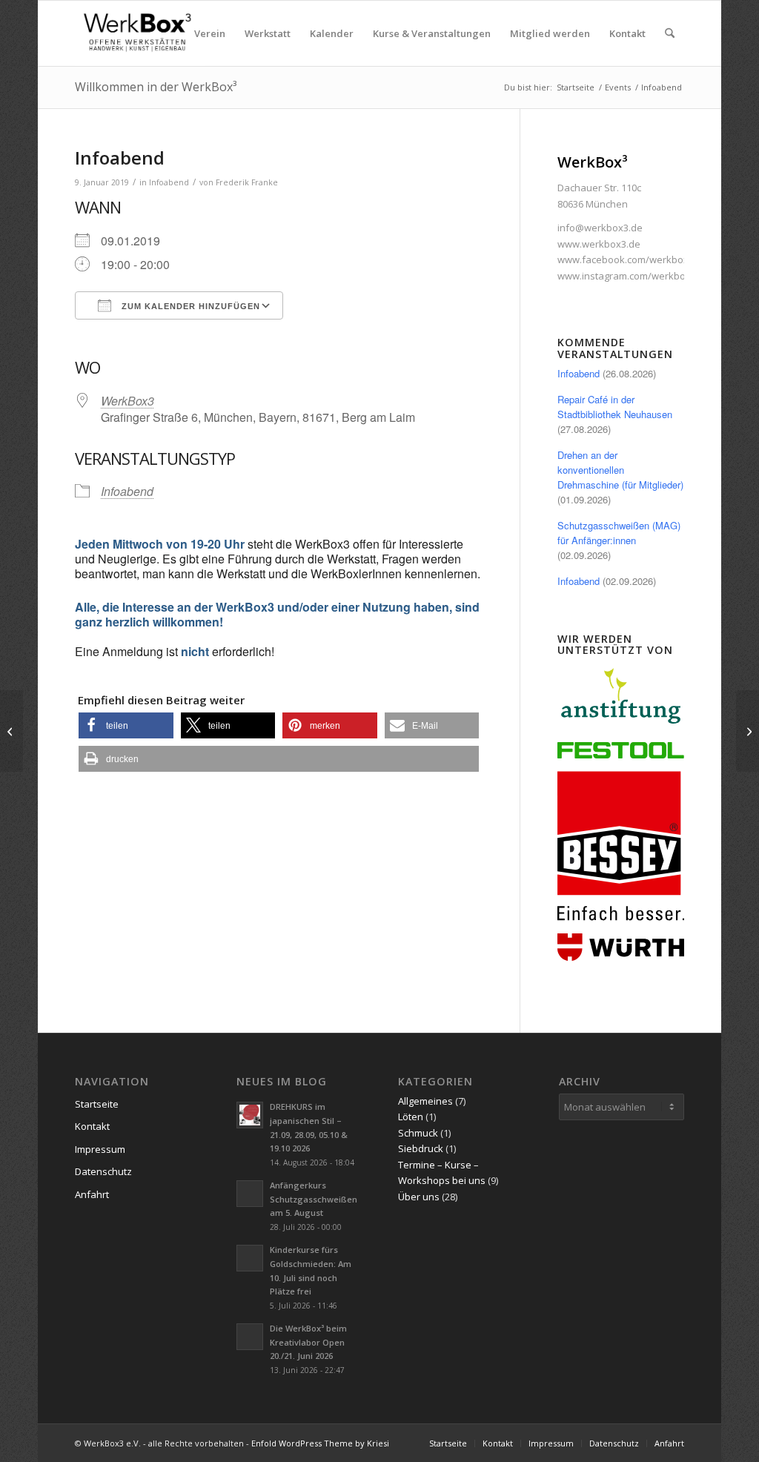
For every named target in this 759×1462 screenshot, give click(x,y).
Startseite (97, 1104)
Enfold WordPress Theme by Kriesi (320, 1443)
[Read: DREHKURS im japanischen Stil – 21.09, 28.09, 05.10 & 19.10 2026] (249, 1115)
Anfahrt (92, 1194)
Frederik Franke (247, 182)
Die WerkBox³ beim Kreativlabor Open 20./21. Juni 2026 (308, 1342)
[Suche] (669, 33)
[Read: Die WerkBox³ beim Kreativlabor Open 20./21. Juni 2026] (249, 1336)
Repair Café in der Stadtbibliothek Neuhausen (614, 406)
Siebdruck (420, 1148)
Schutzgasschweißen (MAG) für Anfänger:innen (618, 532)
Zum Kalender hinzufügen (189, 306)
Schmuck (418, 1133)
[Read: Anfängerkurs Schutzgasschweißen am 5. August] (249, 1193)
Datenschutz (103, 1171)
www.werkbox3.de (598, 244)
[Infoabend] (11, 731)
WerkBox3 (127, 400)
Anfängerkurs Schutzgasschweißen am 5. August (313, 1199)
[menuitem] (210, 33)
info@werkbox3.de (600, 227)
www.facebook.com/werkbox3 (625, 259)
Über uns (419, 1196)
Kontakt (92, 1126)
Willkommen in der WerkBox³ (155, 87)
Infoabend (169, 182)
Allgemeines (425, 1101)
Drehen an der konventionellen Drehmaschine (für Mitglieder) (620, 470)
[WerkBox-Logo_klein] (140, 33)
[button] (126, 725)
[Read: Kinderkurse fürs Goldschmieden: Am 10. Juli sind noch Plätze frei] (249, 1258)
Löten (410, 1116)
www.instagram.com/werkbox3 (626, 275)
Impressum (100, 1149)
